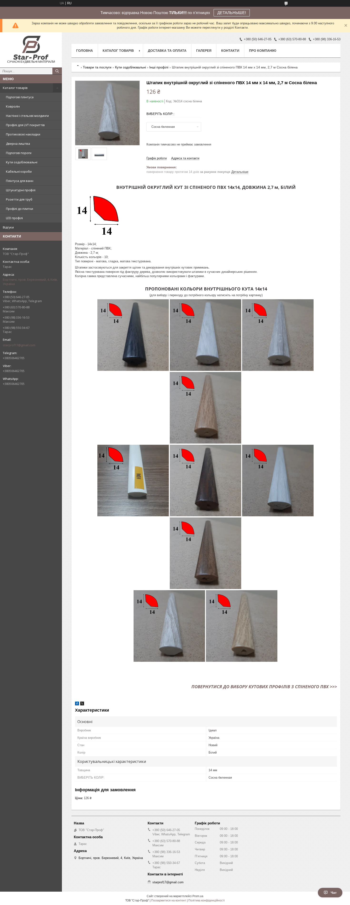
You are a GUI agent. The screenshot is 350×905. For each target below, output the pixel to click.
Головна (84, 50)
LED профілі (14, 218)
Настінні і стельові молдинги (27, 116)
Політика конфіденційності (206, 900)
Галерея (203, 50)
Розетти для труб (19, 199)
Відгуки (8, 227)
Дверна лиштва (18, 143)
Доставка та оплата (167, 50)
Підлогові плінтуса (20, 97)
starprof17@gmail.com (19, 345)
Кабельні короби (19, 171)
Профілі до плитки (19, 209)
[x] (82, 704)
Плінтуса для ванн (19, 181)
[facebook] (77, 704)
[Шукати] (57, 71)
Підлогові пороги (18, 153)
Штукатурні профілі (20, 190)
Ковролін (13, 106)
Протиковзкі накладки (23, 134)
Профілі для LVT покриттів (25, 125)
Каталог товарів (15, 88)
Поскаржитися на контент (168, 900)
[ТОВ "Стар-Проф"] (31, 48)
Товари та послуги (97, 67)
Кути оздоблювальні (21, 162)
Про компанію (262, 50)
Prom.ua (197, 896)
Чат (334, 893)
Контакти (230, 50)
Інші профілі (158, 67)
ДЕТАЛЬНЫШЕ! (231, 13)
